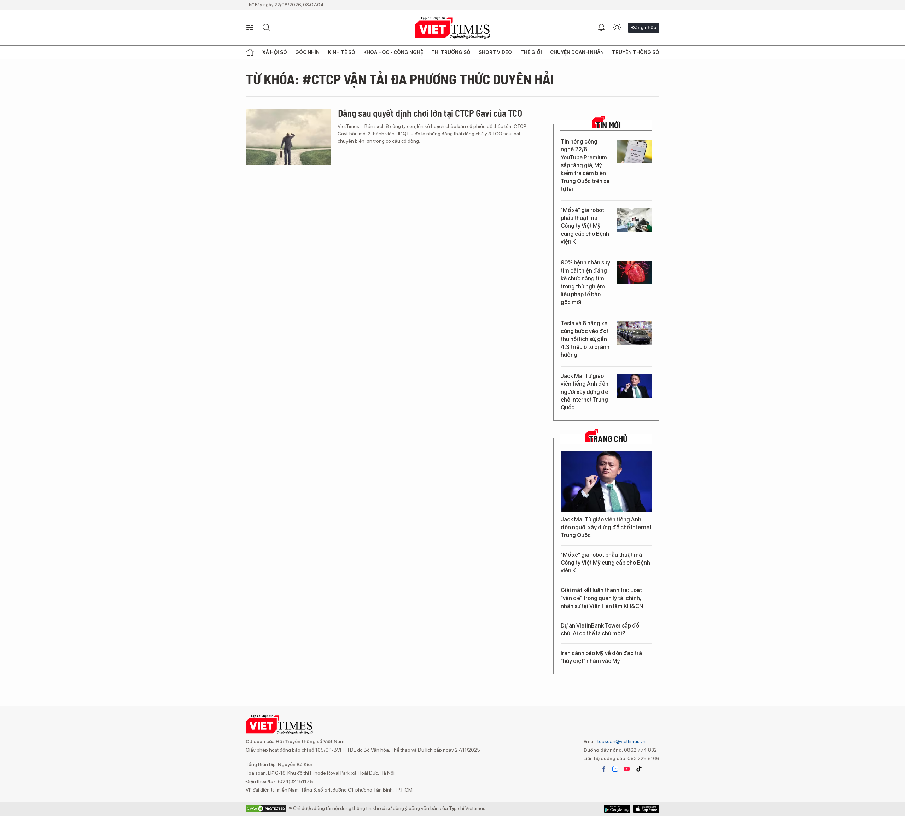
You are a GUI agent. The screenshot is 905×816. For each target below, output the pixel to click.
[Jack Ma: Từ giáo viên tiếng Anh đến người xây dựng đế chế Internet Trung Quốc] (634, 386)
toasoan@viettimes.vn (621, 741)
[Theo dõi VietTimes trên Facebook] (604, 769)
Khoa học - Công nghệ (393, 52)
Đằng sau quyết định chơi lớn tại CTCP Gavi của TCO (430, 112)
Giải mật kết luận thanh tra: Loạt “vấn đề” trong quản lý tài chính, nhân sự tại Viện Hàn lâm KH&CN (602, 598)
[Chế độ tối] (617, 27)
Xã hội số (274, 52)
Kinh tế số (341, 52)
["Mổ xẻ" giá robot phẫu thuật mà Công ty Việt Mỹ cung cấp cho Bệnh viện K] (634, 220)
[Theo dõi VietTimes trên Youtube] (627, 769)
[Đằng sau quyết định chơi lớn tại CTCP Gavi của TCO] (288, 137)
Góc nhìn (307, 52)
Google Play (646, 809)
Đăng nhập (643, 27)
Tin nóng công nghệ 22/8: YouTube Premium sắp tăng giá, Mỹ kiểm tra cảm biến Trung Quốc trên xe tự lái (585, 165)
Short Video (495, 52)
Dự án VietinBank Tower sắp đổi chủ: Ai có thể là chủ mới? (601, 629)
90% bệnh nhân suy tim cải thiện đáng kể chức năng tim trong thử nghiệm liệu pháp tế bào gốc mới (585, 282)
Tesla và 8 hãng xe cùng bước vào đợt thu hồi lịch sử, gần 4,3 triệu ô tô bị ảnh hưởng (585, 339)
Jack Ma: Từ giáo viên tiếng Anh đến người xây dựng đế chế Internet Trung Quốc (584, 392)
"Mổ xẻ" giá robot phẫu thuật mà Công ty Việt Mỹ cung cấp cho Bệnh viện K (585, 226)
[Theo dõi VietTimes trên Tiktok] (639, 769)
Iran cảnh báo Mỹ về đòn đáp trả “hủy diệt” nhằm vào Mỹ (601, 657)
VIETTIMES (452, 28)
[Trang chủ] (250, 52)
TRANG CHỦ (608, 439)
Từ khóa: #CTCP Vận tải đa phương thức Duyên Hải (400, 78)
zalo (615, 769)
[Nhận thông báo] (601, 27)
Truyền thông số (635, 52)
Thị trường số (451, 52)
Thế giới (531, 52)
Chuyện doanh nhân (577, 52)
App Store (617, 809)
